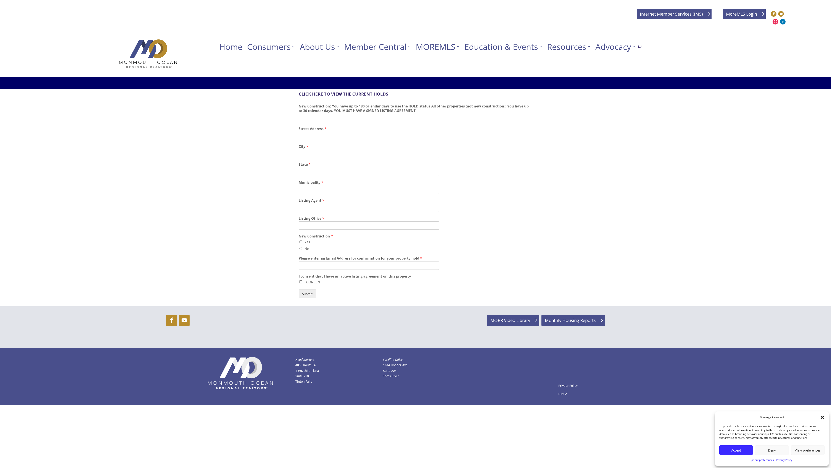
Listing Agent (311, 200)
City (303, 146)
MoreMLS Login (741, 14)
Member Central (375, 46)
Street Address (312, 129)
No (306, 248)
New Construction (316, 236)
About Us (317, 46)
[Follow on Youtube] (781, 14)
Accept (736, 450)
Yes (307, 242)
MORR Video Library (510, 320)
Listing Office (311, 218)
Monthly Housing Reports (570, 320)
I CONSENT (313, 282)
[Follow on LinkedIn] (783, 21)
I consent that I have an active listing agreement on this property (355, 276)
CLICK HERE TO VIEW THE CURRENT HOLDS (343, 94)
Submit (307, 294)
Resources (566, 46)
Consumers (269, 46)
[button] (822, 417)
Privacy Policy (784, 460)
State (305, 164)
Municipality (311, 182)
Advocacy (613, 46)
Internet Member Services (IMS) (671, 14)
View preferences (807, 450)
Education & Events (501, 46)
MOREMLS (435, 46)
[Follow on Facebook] (773, 14)
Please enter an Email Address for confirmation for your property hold (360, 258)
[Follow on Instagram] (775, 21)
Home (230, 46)
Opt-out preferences (761, 460)
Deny (772, 450)
